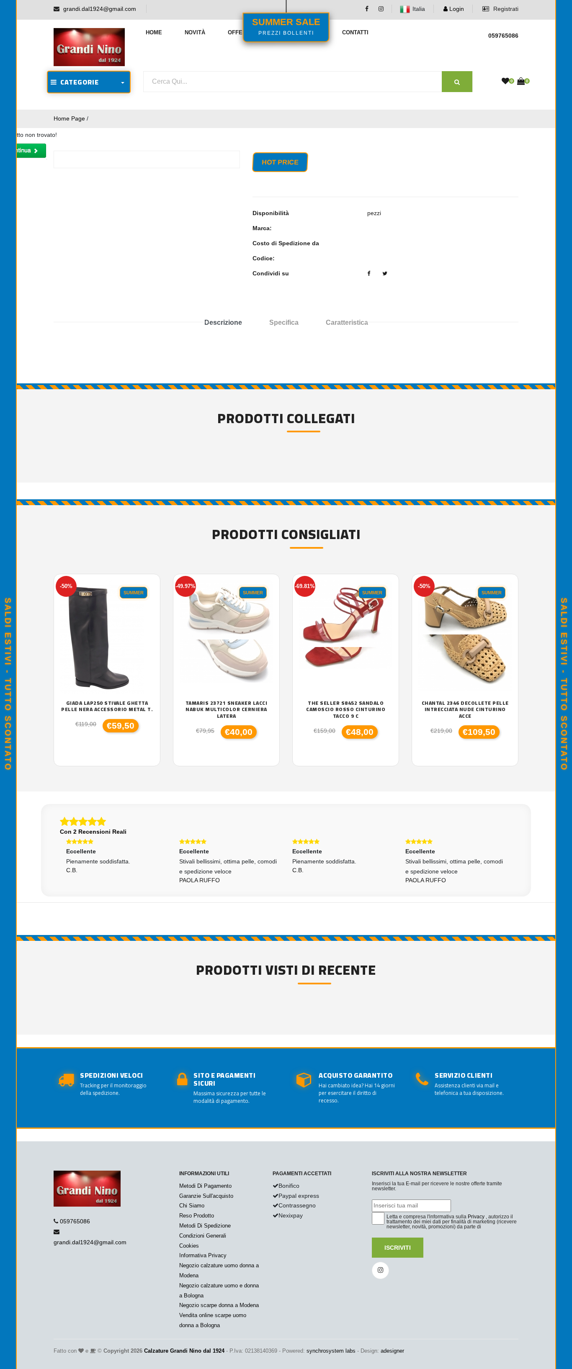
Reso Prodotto (196, 1215)
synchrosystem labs (331, 1351)
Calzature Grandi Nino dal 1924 (184, 1351)
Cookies (189, 1246)
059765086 (75, 1221)
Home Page (69, 118)
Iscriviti (397, 1247)
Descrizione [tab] (223, 322)
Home (154, 32)
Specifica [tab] (284, 322)
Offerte (240, 32)
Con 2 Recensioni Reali (93, 831)
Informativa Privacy (203, 1255)
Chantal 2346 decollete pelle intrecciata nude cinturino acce (465, 709)
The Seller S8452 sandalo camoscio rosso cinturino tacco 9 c (345, 709)
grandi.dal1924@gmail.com (99, 8)
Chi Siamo (191, 1205)
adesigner (392, 1351)
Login (456, 8)
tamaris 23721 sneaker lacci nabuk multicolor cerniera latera (227, 709)
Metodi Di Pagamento (205, 1186)
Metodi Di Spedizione (205, 1226)
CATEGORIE (78, 82)
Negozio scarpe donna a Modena (219, 1305)
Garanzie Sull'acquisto (206, 1196)
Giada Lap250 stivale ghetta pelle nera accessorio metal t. (107, 706)
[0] (505, 81)
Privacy (476, 1217)
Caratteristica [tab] (347, 322)
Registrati (505, 8)
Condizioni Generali (202, 1236)
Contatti (355, 32)
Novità (195, 32)
